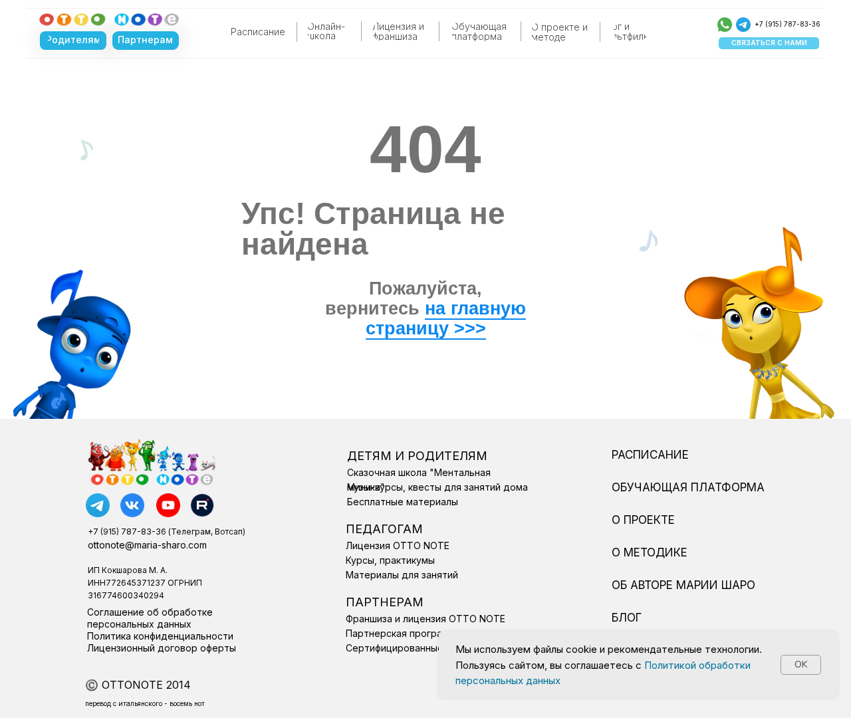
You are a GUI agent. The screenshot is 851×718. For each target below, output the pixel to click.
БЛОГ (627, 617)
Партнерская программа (403, 633)
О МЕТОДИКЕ (649, 552)
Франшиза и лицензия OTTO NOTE (425, 618)
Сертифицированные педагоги (417, 648)
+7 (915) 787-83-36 (787, 24)
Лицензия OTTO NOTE (397, 545)
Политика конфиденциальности (160, 636)
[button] (769, 43)
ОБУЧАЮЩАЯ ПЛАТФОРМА (688, 487)
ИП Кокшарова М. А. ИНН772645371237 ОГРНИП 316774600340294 (145, 582)
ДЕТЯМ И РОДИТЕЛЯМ (417, 456)
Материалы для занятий (402, 574)
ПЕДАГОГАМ (384, 529)
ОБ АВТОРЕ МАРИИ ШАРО (683, 585)
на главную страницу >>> (446, 318)
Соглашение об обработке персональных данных (150, 618)
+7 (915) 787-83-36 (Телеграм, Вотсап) (166, 532)
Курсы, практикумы (390, 560)
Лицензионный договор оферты (161, 648)
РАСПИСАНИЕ (650, 454)
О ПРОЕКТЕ (643, 520)
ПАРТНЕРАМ (385, 602)
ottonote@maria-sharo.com (147, 544)
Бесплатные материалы (402, 501)
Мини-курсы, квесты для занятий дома (437, 487)
